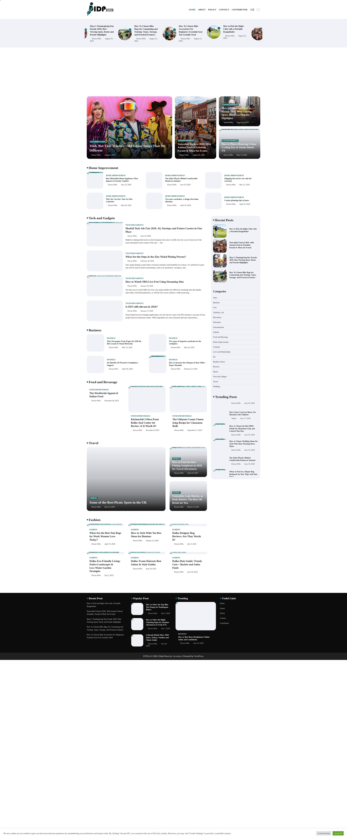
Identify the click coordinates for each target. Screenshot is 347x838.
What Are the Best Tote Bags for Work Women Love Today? (105, 536)
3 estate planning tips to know (236, 200)
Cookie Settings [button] (324, 833)
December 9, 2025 (152, 430)
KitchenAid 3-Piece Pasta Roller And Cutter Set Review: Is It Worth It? (145, 423)
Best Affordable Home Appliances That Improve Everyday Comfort (122, 179)
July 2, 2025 (109, 575)
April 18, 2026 (127, 369)
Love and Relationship (221, 352)
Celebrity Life (97, 142)
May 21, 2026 (244, 185)
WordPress (198, 656)
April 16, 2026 (192, 473)
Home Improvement (116, 175)
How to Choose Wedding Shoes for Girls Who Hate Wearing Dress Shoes (243, 436)
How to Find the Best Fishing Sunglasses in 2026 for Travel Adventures (187, 465)
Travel (93, 498)
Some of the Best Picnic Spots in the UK (118, 502)
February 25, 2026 (190, 369)
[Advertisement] (173, 72)
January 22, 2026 (152, 541)
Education (217, 322)
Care (215, 307)
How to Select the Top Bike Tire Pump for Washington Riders (157, 607)
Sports (215, 372)
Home (192, 10)
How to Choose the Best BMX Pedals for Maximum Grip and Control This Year (242, 421)
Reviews (216, 367)
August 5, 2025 (110, 155)
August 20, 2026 (199, 155)
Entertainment (186, 140)
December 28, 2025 (112, 401)
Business (111, 338)
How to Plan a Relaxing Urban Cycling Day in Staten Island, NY (239, 147)
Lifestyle (216, 347)
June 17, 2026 (245, 411)
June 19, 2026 (185, 185)
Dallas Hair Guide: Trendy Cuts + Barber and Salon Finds (187, 564)
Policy (212, 10)
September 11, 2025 (194, 430)
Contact (224, 10)
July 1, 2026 (165, 629)
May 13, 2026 (242, 155)
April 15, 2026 (110, 544)
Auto (215, 297)
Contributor (239, 10)
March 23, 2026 (193, 507)
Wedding (216, 386)
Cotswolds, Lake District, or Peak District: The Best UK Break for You (187, 499)
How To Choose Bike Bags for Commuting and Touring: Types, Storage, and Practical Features (242, 275)
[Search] (258, 10)
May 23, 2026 (127, 347)
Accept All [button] (338, 833)
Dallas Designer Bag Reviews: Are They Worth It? (186, 536)
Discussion (217, 317)
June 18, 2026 (249, 473)
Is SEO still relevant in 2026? (142, 306)
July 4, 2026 (165, 613)
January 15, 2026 (147, 311)
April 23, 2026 (244, 204)
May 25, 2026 (110, 507)
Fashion (93, 530)
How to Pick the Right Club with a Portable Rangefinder (202, 29)
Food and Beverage (99, 390)
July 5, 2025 (191, 544)
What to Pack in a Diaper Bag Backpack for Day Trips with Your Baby (243, 466)
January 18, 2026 (147, 286)
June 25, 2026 (126, 185)
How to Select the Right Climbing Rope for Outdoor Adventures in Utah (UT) (157, 622)
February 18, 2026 (147, 261)
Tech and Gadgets (134, 225)
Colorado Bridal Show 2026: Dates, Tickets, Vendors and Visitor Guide (157, 637)
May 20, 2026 (126, 205)
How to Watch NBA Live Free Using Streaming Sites (155, 281)
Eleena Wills (109, 39)
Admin (233, 411)
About (201, 10)
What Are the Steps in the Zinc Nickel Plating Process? (156, 256)
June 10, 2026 (146, 236)
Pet (214, 357)
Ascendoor (177, 656)
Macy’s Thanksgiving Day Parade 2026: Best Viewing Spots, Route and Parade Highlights (243, 260)
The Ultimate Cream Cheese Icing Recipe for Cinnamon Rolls (187, 423)
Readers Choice (219, 362)
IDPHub (146, 656)
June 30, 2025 (151, 569)
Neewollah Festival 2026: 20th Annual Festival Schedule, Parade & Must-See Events (194, 147)
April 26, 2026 (185, 205)
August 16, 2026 (243, 122)
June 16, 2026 (249, 427)
